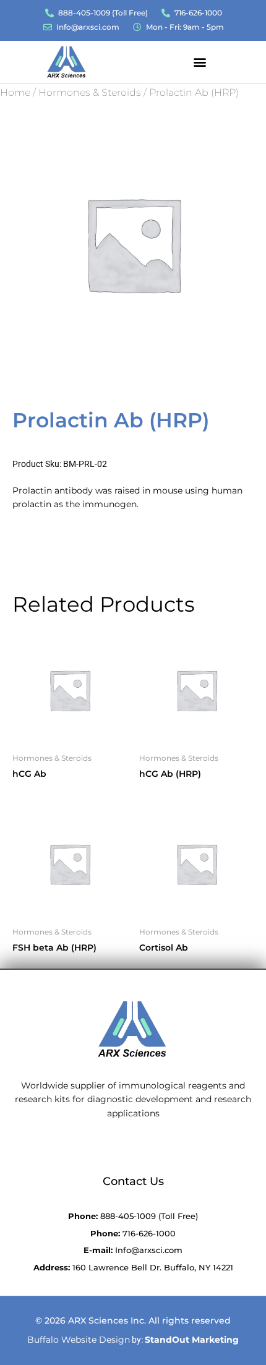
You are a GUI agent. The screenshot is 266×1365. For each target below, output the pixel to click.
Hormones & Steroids (89, 92)
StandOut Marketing (192, 1340)
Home (15, 92)
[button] (199, 61)
